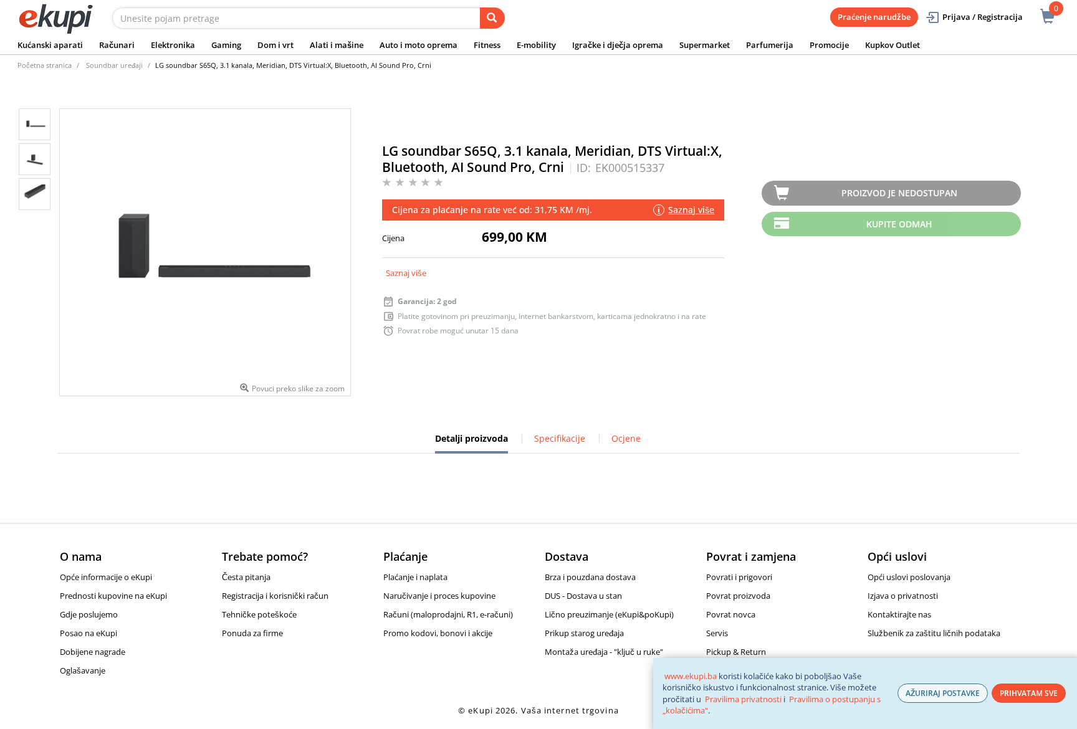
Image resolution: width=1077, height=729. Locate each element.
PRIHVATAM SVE (1029, 693)
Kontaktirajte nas (899, 614)
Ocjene (626, 438)
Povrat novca (730, 614)
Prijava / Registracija (982, 16)
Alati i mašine (336, 44)
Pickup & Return (736, 651)
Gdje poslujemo (89, 614)
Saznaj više (406, 273)
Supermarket (704, 44)
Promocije (829, 44)
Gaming (226, 44)
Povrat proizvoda (738, 595)
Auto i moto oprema (418, 44)
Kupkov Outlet (892, 44)
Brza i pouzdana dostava (590, 577)
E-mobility (536, 44)
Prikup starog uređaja (584, 633)
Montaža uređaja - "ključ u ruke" (604, 651)
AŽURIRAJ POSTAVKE (943, 693)
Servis (717, 633)
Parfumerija (769, 44)
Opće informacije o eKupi (106, 577)
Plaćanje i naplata (415, 577)
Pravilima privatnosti (743, 699)
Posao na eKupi (88, 633)
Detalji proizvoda (471, 443)
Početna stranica (44, 65)
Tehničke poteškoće (259, 614)
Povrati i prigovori (739, 577)
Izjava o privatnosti (903, 595)
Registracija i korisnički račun (275, 595)
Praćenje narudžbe (874, 16)
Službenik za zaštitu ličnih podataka (934, 633)
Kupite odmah (899, 224)
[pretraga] (492, 18)
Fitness (487, 44)
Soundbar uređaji (114, 65)
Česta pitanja (246, 577)
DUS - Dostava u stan (583, 595)
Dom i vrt (275, 44)
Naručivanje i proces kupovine (439, 595)
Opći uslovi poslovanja (909, 577)
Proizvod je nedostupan (899, 193)
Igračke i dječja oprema (617, 44)
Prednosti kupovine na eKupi (113, 595)
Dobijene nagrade (92, 651)
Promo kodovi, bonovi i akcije (437, 633)
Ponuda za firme (252, 633)
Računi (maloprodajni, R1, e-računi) (448, 614)
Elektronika (173, 44)
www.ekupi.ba (690, 676)
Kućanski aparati (50, 44)
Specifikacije (559, 438)
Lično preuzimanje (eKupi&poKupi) (609, 614)
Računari (117, 44)
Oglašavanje (82, 670)
